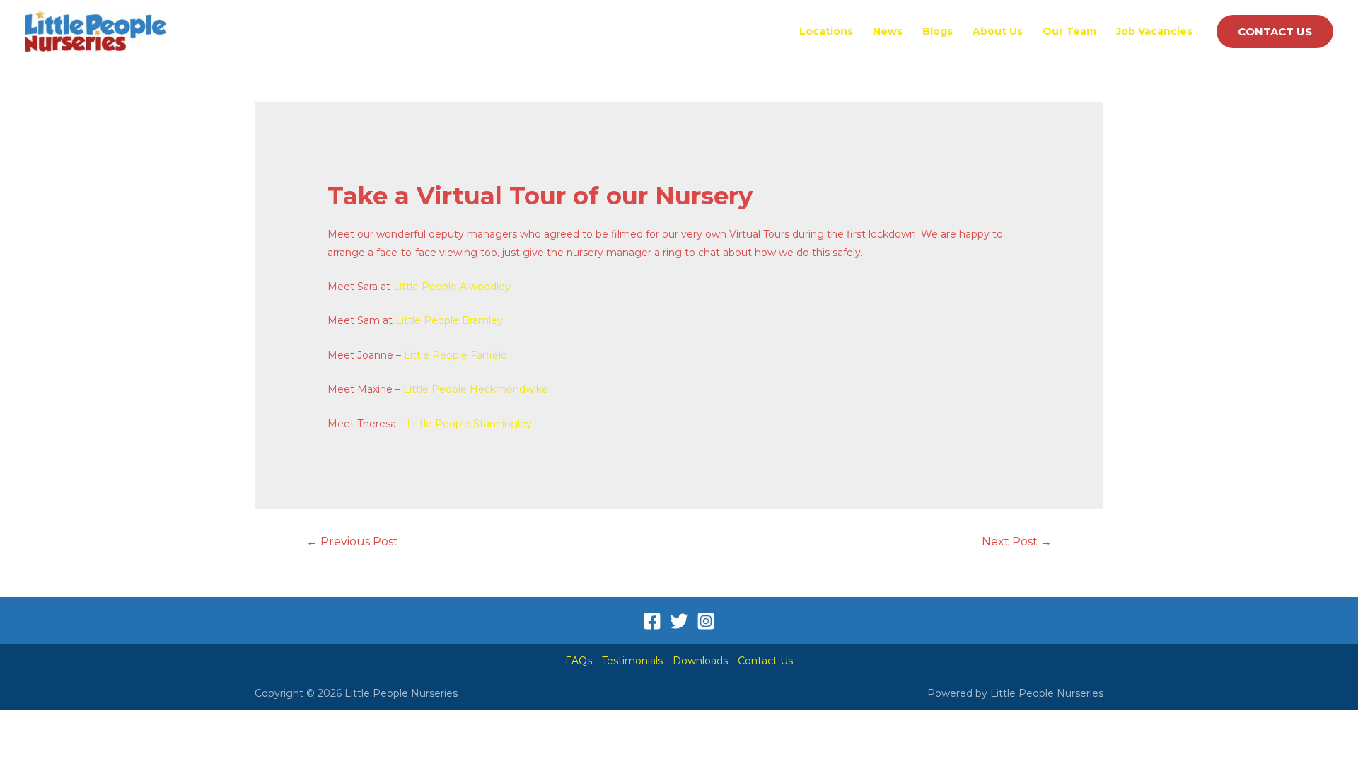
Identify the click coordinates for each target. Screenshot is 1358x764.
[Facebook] (652, 621)
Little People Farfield (455, 355)
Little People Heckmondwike (475, 389)
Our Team (1069, 31)
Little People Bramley (449, 320)
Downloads (700, 660)
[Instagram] (706, 621)
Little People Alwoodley (452, 286)
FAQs (578, 660)
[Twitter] (679, 621)
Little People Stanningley (469, 423)
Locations (826, 31)
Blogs (937, 31)
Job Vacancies (1154, 31)
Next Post (1017, 541)
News (888, 31)
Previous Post (352, 541)
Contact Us (765, 660)
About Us (998, 31)
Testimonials (632, 660)
